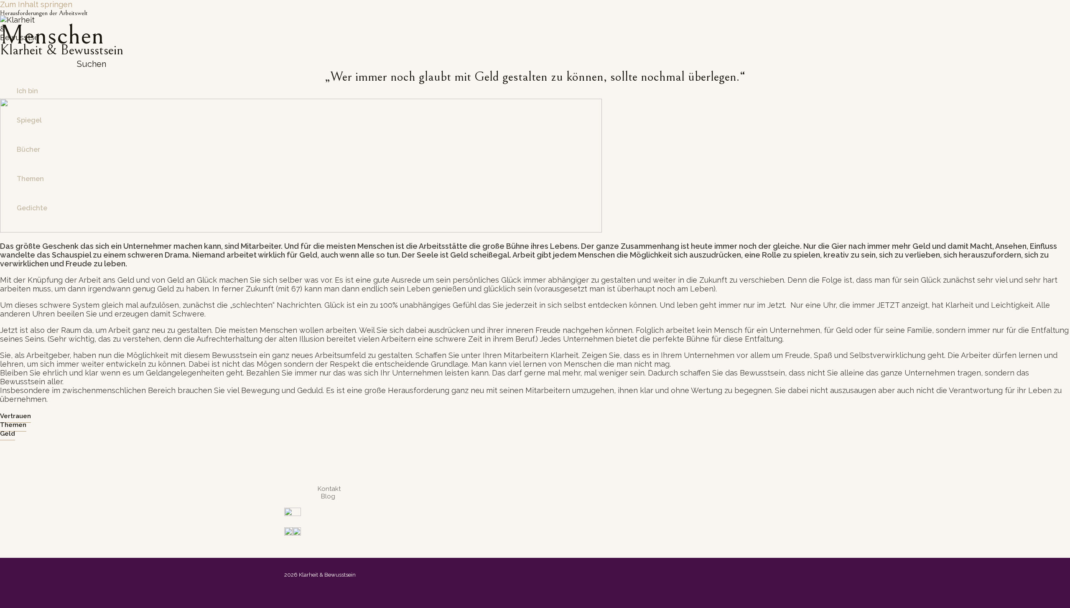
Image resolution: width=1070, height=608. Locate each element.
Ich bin (27, 91)
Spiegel (29, 120)
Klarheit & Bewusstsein (61, 50)
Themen (30, 179)
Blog (328, 496)
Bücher (28, 149)
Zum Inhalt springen (36, 4)
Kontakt (329, 489)
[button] (88, 64)
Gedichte (32, 208)
